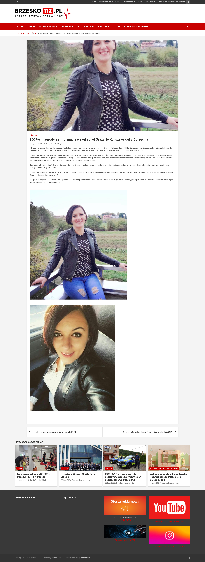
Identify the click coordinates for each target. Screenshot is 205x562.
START (94, 2)
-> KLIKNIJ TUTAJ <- (125, 520)
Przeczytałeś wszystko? (29, 442)
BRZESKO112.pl (35, 558)
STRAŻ (19, 468)
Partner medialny (25, 497)
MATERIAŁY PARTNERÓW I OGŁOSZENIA (171, 2)
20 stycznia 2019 (36, 144)
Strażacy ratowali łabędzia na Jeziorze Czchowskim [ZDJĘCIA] (147, 432)
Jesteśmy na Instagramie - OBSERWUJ (169, 546)
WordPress (85, 558)
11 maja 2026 (154, 483)
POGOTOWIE (150, 2)
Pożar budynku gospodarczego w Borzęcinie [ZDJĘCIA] (54, 432)
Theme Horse (57, 558)
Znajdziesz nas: (69, 497)
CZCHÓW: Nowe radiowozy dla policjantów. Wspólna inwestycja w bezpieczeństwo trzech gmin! (123, 477)
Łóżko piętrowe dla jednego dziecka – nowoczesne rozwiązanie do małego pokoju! (168, 477)
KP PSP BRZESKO (129, 2)
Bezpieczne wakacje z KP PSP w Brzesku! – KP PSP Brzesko (33, 475)
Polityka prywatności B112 (125, 540)
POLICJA (141, 2)
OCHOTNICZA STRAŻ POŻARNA (110, 2)
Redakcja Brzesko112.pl (53, 144)
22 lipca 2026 (21, 480)
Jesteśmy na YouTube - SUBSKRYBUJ (169, 521)
